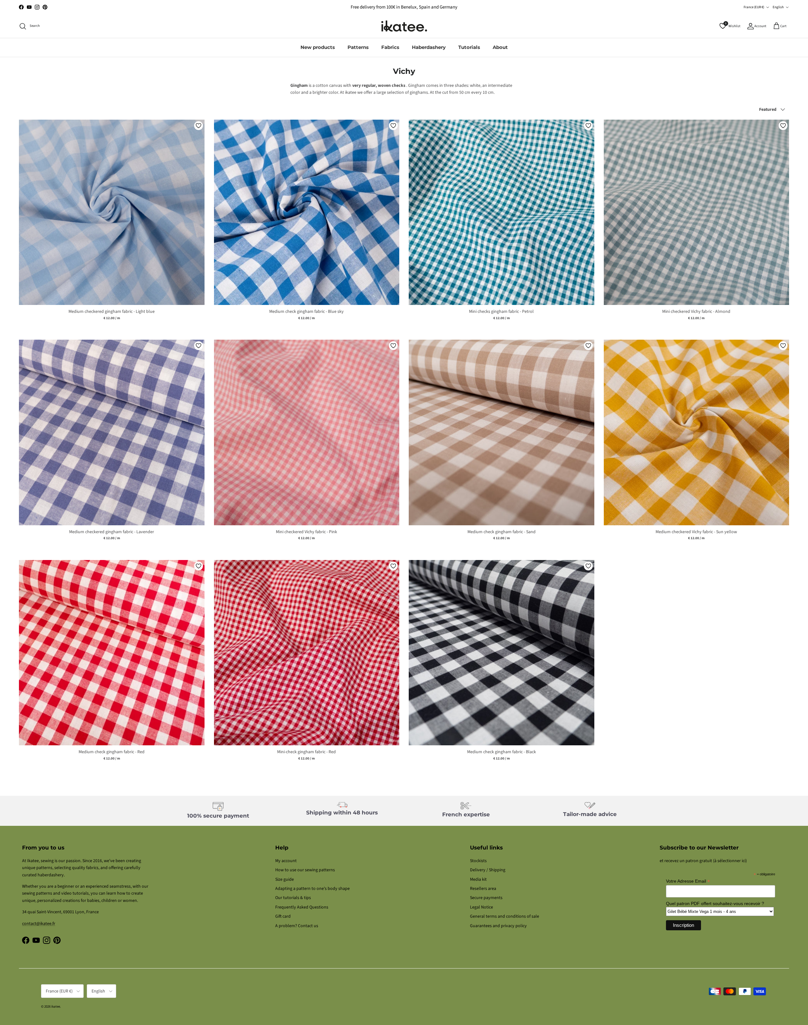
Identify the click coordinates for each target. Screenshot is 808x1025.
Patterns (358, 47)
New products (317, 47)
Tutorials (469, 47)
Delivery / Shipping (487, 870)
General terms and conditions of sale (504, 916)
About (500, 47)
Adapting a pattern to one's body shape (312, 888)
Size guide (284, 879)
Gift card (283, 916)
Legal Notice (481, 907)
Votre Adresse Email (688, 881)
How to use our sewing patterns (305, 870)
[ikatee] (404, 26)
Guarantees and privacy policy (498, 926)
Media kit (478, 879)
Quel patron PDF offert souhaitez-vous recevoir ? (715, 903)
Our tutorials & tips (293, 898)
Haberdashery (429, 47)
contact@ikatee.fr (404, 7)
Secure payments (486, 898)
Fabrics (390, 47)
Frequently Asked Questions (301, 907)
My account (286, 861)
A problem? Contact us (296, 926)
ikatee (55, 1006)
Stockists (478, 861)
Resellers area (483, 888)
